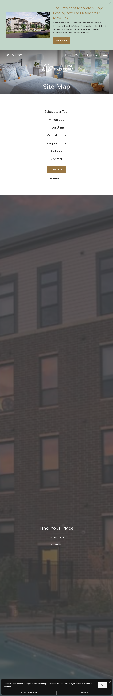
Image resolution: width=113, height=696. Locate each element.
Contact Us (84, 693)
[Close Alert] (110, 3)
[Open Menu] (105, 55)
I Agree (102, 685)
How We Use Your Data (29, 693)
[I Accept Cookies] (110, 682)
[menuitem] (56, 112)
